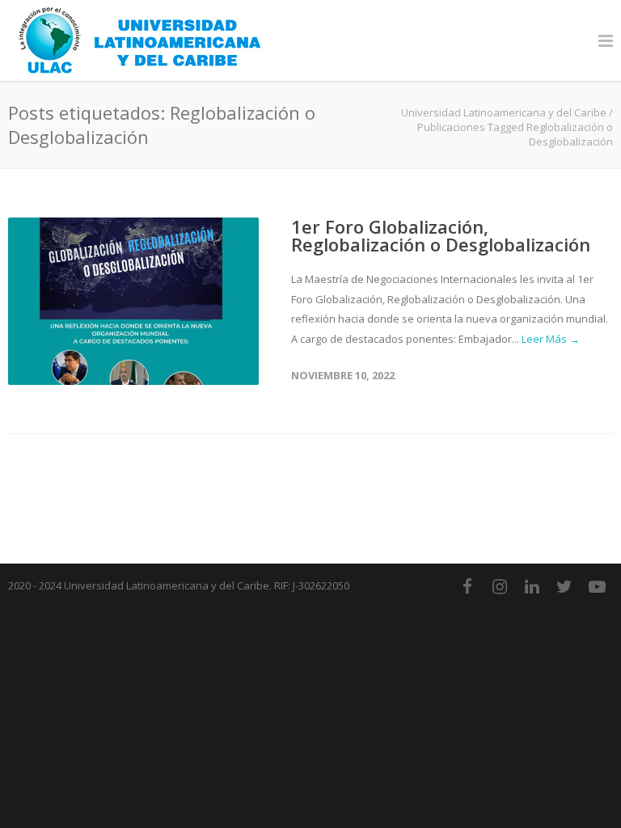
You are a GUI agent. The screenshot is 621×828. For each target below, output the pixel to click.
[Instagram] (500, 586)
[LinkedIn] (532, 586)
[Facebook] (467, 586)
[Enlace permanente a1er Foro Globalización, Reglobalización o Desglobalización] (133, 301)
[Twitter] (564, 586)
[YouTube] (597, 586)
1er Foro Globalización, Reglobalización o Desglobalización (440, 235)
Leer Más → (551, 339)
